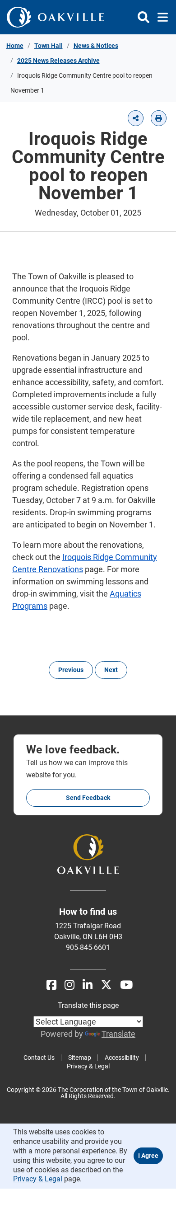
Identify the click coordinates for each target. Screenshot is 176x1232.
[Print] (159, 118)
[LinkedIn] (88, 985)
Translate (118, 1034)
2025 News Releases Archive (58, 60)
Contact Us (39, 1057)
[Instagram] (69, 985)
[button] (136, 118)
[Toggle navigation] (160, 17)
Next (111, 669)
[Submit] (143, 17)
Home (14, 45)
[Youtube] (126, 985)
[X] (106, 985)
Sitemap (79, 1057)
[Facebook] (51, 985)
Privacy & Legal (88, 1066)
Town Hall (48, 45)
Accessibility (122, 1057)
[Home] (55, 17)
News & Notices (96, 45)
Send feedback (88, 797)
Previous (70, 669)
